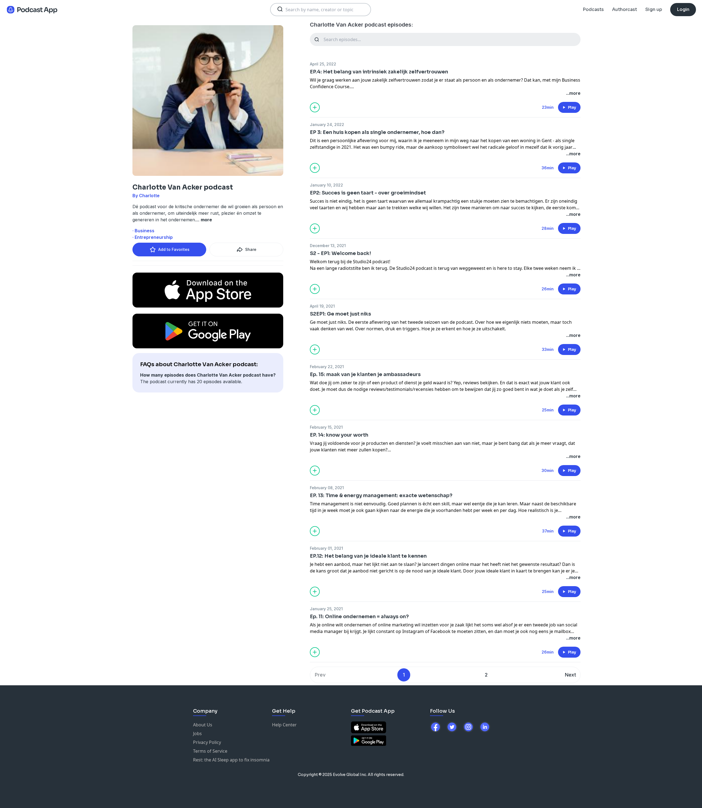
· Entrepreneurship (152, 237)
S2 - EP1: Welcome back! (340, 253)
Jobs (197, 733)
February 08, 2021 (327, 487)
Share (250, 249)
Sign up (653, 9)
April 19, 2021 (322, 306)
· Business (143, 230)
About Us (202, 725)
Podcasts (593, 9)
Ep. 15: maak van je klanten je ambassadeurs (365, 374)
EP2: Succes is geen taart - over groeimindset (368, 193)
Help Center (284, 725)
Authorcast (624, 9)
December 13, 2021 (328, 245)
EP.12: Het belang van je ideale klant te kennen (368, 556)
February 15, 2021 (326, 427)
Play (572, 107)
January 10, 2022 (326, 185)
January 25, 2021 (326, 608)
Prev (320, 675)
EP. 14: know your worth (339, 435)
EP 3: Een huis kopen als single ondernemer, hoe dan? (377, 132)
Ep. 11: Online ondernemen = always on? (359, 617)
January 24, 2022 (327, 124)
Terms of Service (210, 751)
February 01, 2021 (326, 548)
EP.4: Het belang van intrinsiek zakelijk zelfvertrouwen (379, 72)
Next (570, 675)
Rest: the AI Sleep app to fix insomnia (231, 760)
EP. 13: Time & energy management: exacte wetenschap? (381, 495)
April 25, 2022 (323, 64)
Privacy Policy (207, 742)
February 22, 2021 (327, 366)
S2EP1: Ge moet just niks (340, 314)
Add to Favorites (173, 249)
